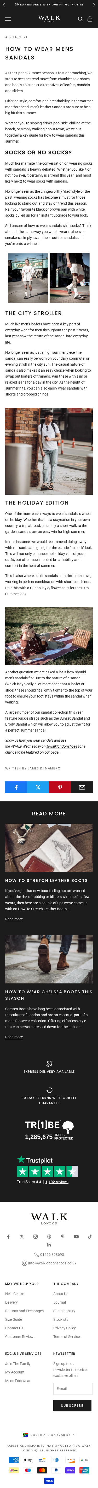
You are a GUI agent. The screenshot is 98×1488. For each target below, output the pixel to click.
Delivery (11, 1302)
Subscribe (72, 1405)
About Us (60, 1294)
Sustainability (64, 1311)
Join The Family (18, 1364)
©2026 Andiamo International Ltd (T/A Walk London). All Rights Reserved (49, 1448)
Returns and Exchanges (24, 1311)
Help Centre (14, 1294)
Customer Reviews (20, 1337)
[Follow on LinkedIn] (49, 1245)
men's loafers (31, 324)
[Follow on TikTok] (90, 1236)
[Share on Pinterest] (60, 787)
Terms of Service (66, 1337)
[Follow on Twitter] (22, 1236)
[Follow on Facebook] (8, 1236)
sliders (17, 91)
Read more (14, 919)
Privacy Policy (64, 1328)
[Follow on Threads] (49, 1236)
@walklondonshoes (62, 746)
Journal (59, 1302)
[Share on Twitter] (38, 787)
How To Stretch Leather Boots (46, 880)
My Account (15, 1372)
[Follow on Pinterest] (62, 1236)
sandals (71, 135)
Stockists (60, 1319)
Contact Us (14, 1328)
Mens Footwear (18, 1381)
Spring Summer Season (35, 73)
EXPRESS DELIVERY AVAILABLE (49, 1071)
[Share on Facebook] (16, 787)
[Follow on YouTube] (76, 1236)
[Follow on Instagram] (35, 1236)
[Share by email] (82, 787)
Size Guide (13, 1319)
